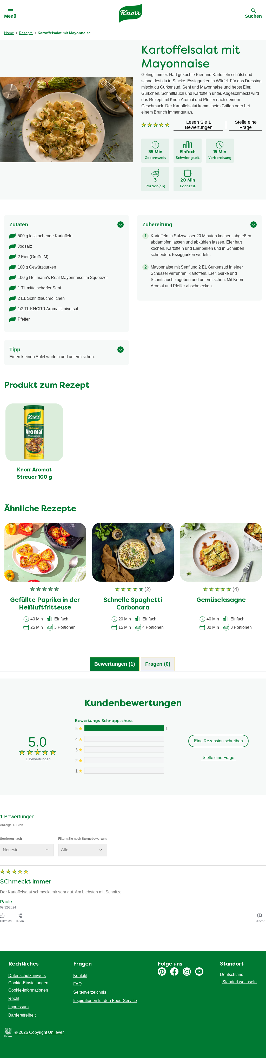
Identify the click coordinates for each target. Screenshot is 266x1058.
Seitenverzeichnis (89, 992)
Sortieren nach (11, 839)
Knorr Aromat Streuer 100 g (34, 474)
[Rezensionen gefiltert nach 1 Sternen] (123, 771)
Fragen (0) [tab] (157, 664)
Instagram (187, 971)
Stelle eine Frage (218, 757)
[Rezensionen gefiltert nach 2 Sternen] (123, 760)
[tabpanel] (133, 802)
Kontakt (80, 975)
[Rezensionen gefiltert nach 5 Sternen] (123, 728)
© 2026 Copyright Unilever (39, 1032)
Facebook (174, 971)
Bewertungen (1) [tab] (114, 664)
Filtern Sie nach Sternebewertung (82, 839)
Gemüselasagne (221, 600)
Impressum (18, 1007)
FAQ (77, 984)
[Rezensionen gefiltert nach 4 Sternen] (123, 739)
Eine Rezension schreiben (218, 741)
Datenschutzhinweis (27, 975)
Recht (13, 998)
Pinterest (162, 971)
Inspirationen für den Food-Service (105, 1000)
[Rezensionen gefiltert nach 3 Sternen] (123, 749)
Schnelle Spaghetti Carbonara (133, 604)
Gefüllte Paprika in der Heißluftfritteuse (45, 604)
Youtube (199, 971)
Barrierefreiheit (22, 1015)
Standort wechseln (239, 982)
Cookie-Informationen (28, 990)
